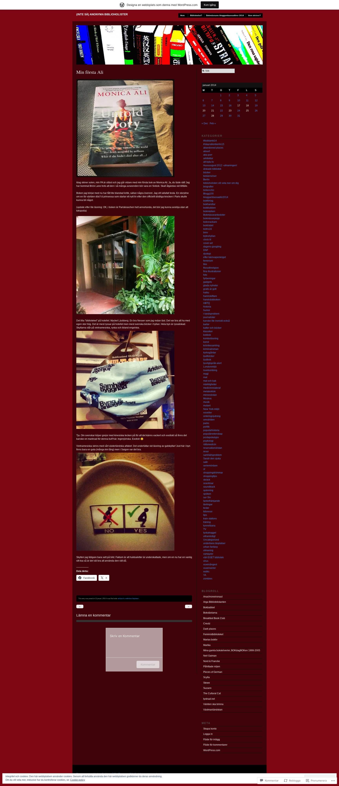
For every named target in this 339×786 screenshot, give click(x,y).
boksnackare (210, 222)
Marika (207, 645)
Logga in (208, 734)
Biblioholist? (196, 15)
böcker (207, 172)
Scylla (206, 677)
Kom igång (210, 4)
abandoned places (213, 147)
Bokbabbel (209, 607)
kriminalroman (211, 349)
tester (206, 508)
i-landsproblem (211, 313)
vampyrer (208, 554)
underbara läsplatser (132, 598)
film (205, 264)
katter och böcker (212, 327)
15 (221, 105)
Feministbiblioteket (213, 634)
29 (221, 115)
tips (205, 515)
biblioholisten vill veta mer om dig (221, 183)
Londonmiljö (210, 366)
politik (206, 426)
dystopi (207, 253)
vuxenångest (210, 564)
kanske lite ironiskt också (216, 320)
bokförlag (208, 200)
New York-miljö (211, 409)
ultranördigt (209, 536)
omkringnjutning (212, 416)
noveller (207, 412)
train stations (210, 518)
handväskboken (211, 299)
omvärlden (209, 419)
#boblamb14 (210, 140)
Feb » (213, 123)
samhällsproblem (212, 455)
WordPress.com (211, 750)
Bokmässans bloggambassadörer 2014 (225, 15)
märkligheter (210, 384)
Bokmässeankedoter (214, 214)
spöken (207, 493)
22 (221, 110)
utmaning (208, 550)
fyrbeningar (209, 278)
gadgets (207, 282)
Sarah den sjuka (212, 458)
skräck (206, 479)
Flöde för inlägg (211, 739)
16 (230, 105)
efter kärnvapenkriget (214, 257)
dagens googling (212, 246)
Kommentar (148, 664)
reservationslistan (212, 448)
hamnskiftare (210, 296)
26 (256, 110)
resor (206, 451)
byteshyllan (209, 236)
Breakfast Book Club (214, 618)
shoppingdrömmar (213, 472)
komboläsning (210, 338)
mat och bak (209, 380)
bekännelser (210, 176)
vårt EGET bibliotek (213, 557)
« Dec (205, 123)
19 (256, 105)
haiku (206, 292)
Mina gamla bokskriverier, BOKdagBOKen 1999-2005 (231, 650)
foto (205, 275)
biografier (208, 186)
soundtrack (209, 486)
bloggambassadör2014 (215, 197)
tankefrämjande (211, 501)
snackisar (208, 483)
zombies (207, 578)
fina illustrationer (212, 271)
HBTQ (206, 303)
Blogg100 (208, 193)
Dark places (209, 628)
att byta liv (121, 598)
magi (206, 373)
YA (204, 575)
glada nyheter (210, 285)
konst (206, 342)
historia (207, 306)
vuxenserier (209, 568)
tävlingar (207, 504)
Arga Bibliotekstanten (214, 602)
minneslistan (210, 395)
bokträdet (208, 225)
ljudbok (207, 359)
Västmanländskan (212, 709)
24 (238, 110)
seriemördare (210, 465)
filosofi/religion (211, 267)
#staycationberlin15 (213, 144)
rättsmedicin (209, 444)
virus (205, 561)
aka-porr (207, 154)
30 (230, 115)
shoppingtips (210, 476)
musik (206, 402)
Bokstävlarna (210, 612)
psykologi (208, 441)
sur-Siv (207, 497)
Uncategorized (211, 539)
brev (205, 232)
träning (207, 522)
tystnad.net (209, 699)
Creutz (206, 623)
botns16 (207, 229)
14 (212, 105)
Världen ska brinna (213, 704)
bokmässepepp (211, 218)
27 (204, 115)
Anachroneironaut (212, 596)
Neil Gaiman (210, 655)
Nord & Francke (211, 661)
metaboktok (209, 391)
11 (247, 100)
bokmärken (209, 211)
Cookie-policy (77, 780)
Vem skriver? (254, 15)
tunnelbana (209, 525)
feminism (208, 260)
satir (205, 462)
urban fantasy (210, 546)
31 (238, 115)
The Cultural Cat (212, 693)
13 (204, 105)
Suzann (207, 688)
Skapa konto (210, 728)
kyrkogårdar (209, 352)
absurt (206, 151)
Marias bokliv (210, 639)
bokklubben (209, 207)
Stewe (206, 682)
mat (205, 377)
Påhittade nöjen (211, 666)
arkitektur (208, 158)
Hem (182, 15)
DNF (205, 250)
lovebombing (210, 370)
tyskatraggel (209, 532)
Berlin (206, 179)
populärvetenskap (212, 433)
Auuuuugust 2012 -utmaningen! (220, 165)
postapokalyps (211, 437)
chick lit (207, 239)
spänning (208, 490)
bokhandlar (209, 204)
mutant (207, 405)
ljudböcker (208, 356)
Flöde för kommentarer (215, 744)
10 (238, 100)
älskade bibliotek (212, 169)
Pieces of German (212, 672)
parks (206, 423)
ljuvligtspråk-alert (212, 363)
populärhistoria (211, 430)
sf (204, 469)
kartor (206, 324)
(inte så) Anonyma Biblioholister (102, 14)
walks (206, 571)
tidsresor (207, 511)
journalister (209, 317)
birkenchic (208, 190)
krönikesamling (211, 345)
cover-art (208, 243)
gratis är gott (209, 289)
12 (256, 100)
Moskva (207, 398)
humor (206, 310)
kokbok (207, 335)
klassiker (208, 331)
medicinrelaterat (212, 388)
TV (204, 529)
